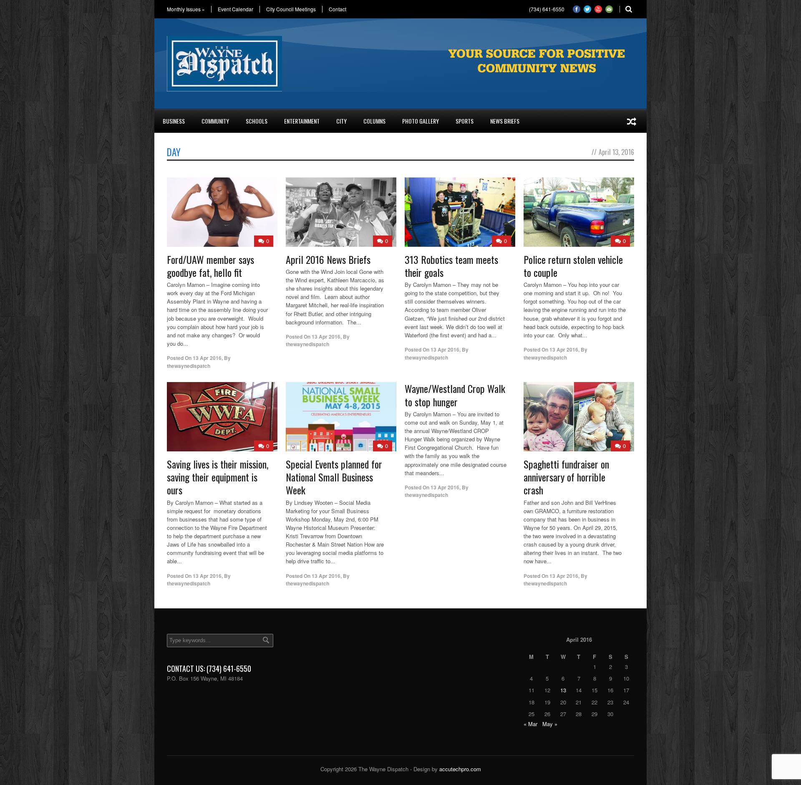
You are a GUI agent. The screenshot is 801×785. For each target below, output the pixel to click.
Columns (374, 120)
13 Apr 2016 (207, 358)
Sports (465, 120)
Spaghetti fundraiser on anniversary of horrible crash (566, 476)
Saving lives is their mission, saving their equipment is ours (217, 476)
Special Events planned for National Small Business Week (334, 476)
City (341, 120)
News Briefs (504, 120)
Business (174, 120)
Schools (256, 120)
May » (549, 724)
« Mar (530, 724)
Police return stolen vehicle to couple (573, 266)
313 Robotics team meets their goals (451, 266)
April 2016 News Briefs (328, 259)
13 (563, 690)
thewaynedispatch (188, 366)
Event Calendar (235, 9)
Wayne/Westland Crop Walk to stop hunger (455, 395)
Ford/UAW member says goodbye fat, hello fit (210, 266)
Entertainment (302, 120)
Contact (337, 9)
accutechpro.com (460, 769)
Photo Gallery (420, 120)
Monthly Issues (186, 9)
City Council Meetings (291, 9)
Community (215, 120)
